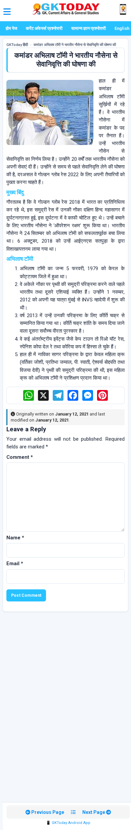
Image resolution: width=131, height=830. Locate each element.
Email (14, 563)
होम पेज (11, 28)
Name (15, 538)
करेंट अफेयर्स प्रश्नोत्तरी (44, 28)
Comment (19, 457)
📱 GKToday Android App (68, 823)
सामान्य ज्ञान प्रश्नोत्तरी (88, 28)
